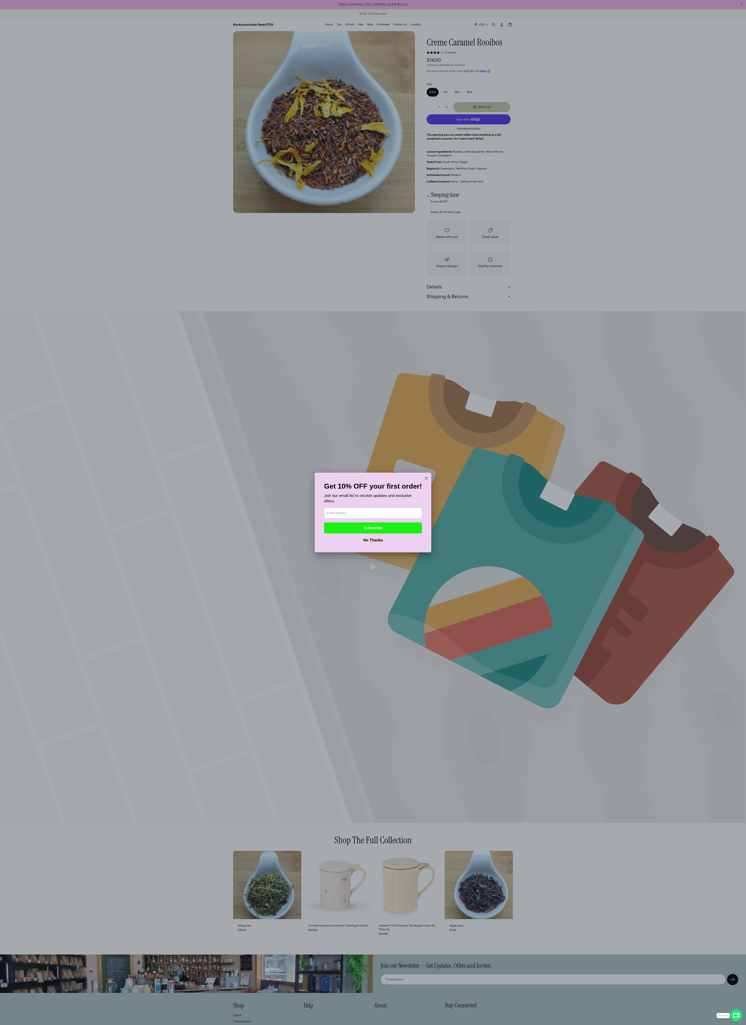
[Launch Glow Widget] (736, 1015)
